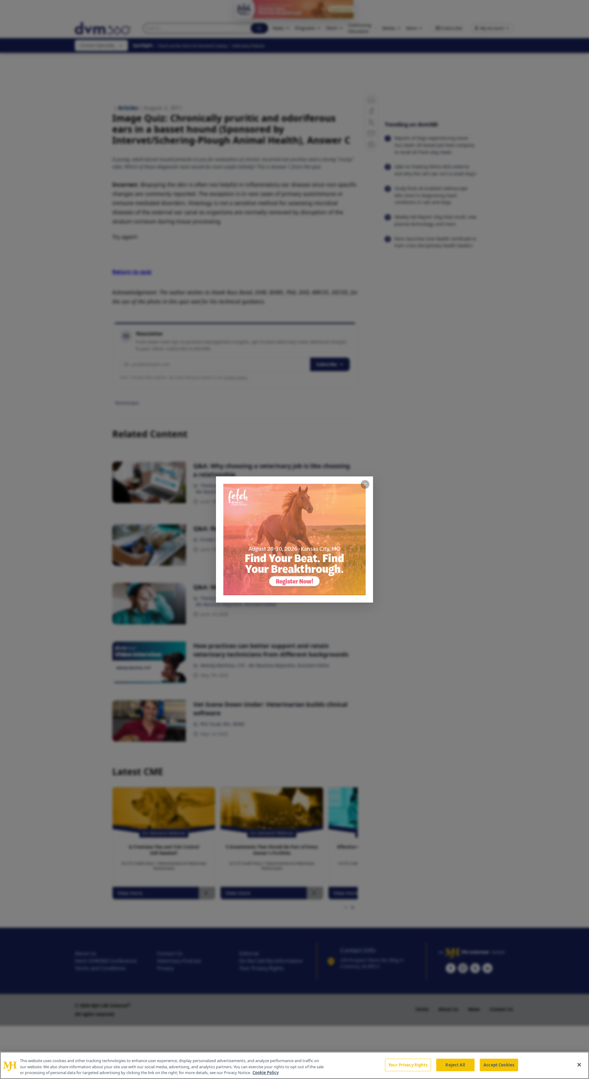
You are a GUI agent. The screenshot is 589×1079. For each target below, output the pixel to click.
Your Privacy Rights (407, 1064)
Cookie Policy (265, 1072)
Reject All (455, 1064)
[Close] (579, 1064)
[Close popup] (365, 484)
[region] (294, 1065)
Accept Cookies (498, 1064)
